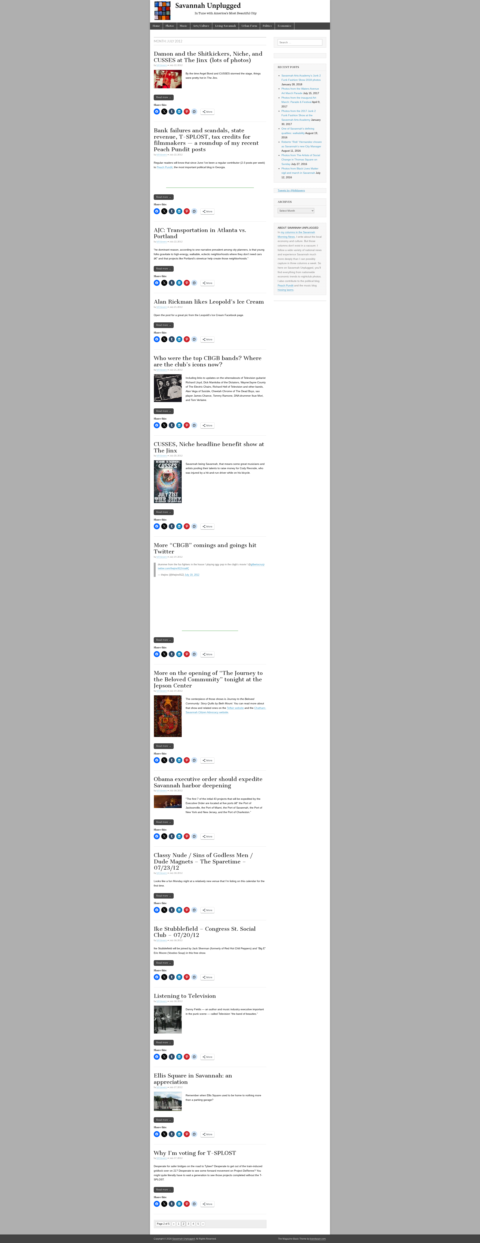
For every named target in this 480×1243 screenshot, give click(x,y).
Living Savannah (225, 26)
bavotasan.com (318, 1239)
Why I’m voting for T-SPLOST (195, 1153)
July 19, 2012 (192, 575)
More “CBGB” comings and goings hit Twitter (205, 548)
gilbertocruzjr (258, 564)
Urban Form (249, 26)
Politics (267, 26)
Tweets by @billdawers (291, 190)
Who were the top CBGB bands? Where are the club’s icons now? (208, 361)
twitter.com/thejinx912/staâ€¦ (173, 568)
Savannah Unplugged (183, 1239)
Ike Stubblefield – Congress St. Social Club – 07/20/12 (205, 932)
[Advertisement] (210, 182)
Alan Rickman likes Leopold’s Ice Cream (209, 301)
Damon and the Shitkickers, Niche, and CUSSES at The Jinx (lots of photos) (208, 57)
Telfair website (235, 707)
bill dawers (162, 65)
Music (183, 26)
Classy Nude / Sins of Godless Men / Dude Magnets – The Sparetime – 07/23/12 (203, 861)
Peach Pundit (164, 167)
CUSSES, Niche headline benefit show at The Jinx (209, 447)
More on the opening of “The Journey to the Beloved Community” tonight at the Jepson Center (208, 679)
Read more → (163, 97)
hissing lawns (285, 289)
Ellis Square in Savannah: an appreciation (193, 1078)
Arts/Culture (201, 26)
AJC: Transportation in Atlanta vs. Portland (200, 233)
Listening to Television (185, 996)
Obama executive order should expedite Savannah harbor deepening (208, 782)
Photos (170, 26)
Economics (284, 26)
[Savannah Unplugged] (240, 11)
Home (156, 26)
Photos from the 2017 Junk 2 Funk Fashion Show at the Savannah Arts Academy (298, 115)
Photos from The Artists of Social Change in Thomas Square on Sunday (300, 159)
